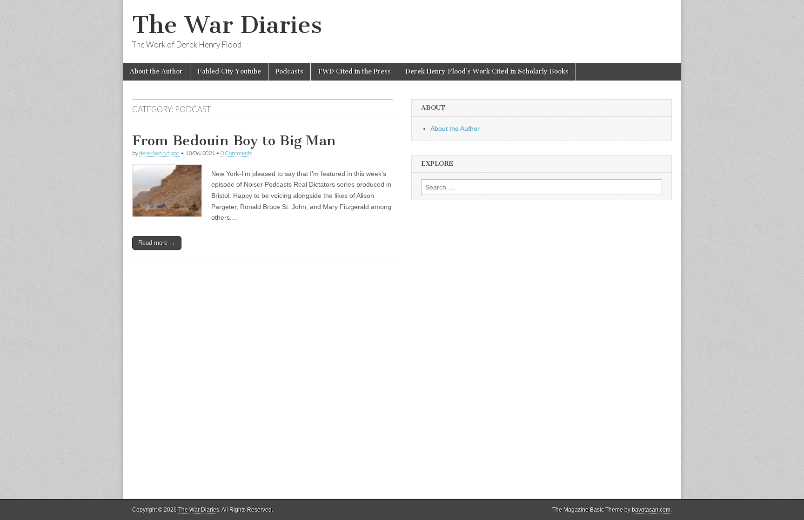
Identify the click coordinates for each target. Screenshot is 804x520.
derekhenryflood (159, 152)
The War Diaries (227, 25)
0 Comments (236, 152)
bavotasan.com (651, 509)
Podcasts (289, 71)
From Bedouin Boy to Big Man (234, 140)
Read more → (156, 242)
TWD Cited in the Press (354, 71)
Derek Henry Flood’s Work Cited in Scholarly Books (487, 71)
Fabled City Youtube (229, 71)
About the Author (156, 71)
